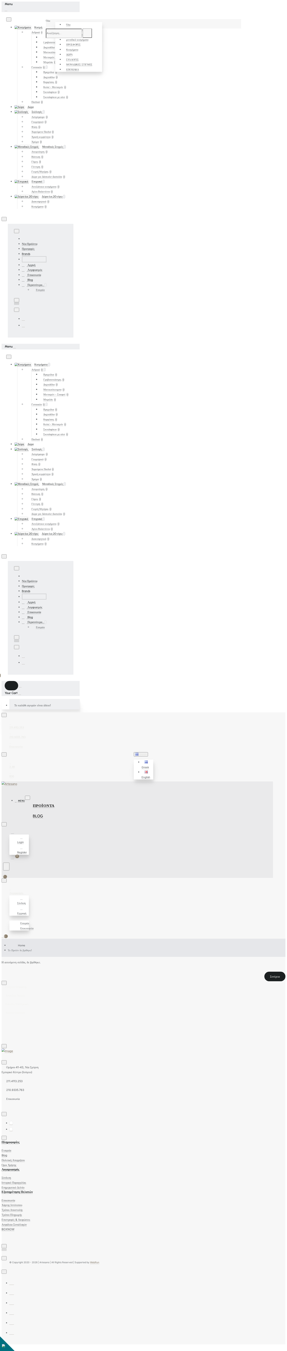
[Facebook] (23, 319)
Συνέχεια (275, 976)
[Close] (6, 9)
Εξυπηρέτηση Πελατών (17, 1192)
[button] (147, 764)
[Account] (13, 832)
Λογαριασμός (10, 1169)
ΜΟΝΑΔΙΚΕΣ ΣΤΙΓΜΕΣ (79, 64)
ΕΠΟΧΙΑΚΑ (72, 69)
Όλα (68, 24)
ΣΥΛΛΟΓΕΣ (72, 59)
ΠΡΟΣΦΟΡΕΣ (73, 44)
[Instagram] (23, 325)
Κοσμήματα (72, 49)
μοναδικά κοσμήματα (77, 39)
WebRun (94, 1262)
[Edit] (8, 19)
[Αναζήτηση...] (6, 866)
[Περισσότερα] (11, 918)
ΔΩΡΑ (69, 54)
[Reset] (11, 685)
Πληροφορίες (11, 1142)
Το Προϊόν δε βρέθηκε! (20, 950)
